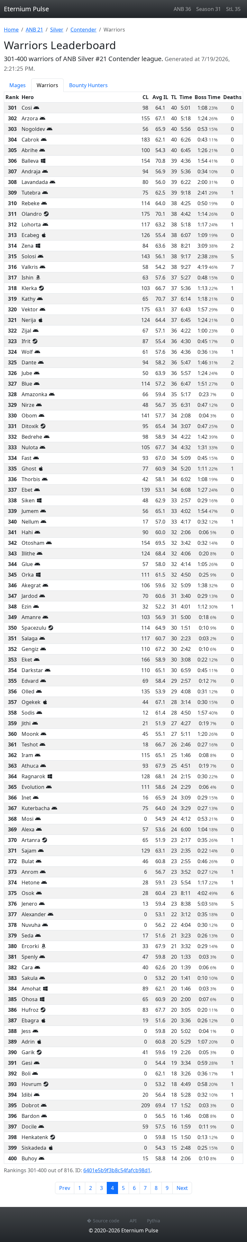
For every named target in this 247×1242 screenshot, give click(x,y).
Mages (17, 85)
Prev (64, 1188)
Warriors (47, 85)
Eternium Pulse (26, 9)
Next (182, 1188)
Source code (106, 1221)
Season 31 (208, 9)
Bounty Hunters (88, 85)
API (133, 1221)
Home (11, 29)
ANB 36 (182, 9)
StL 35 (233, 9)
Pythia (153, 1221)
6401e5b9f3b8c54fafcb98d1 (117, 1170)
